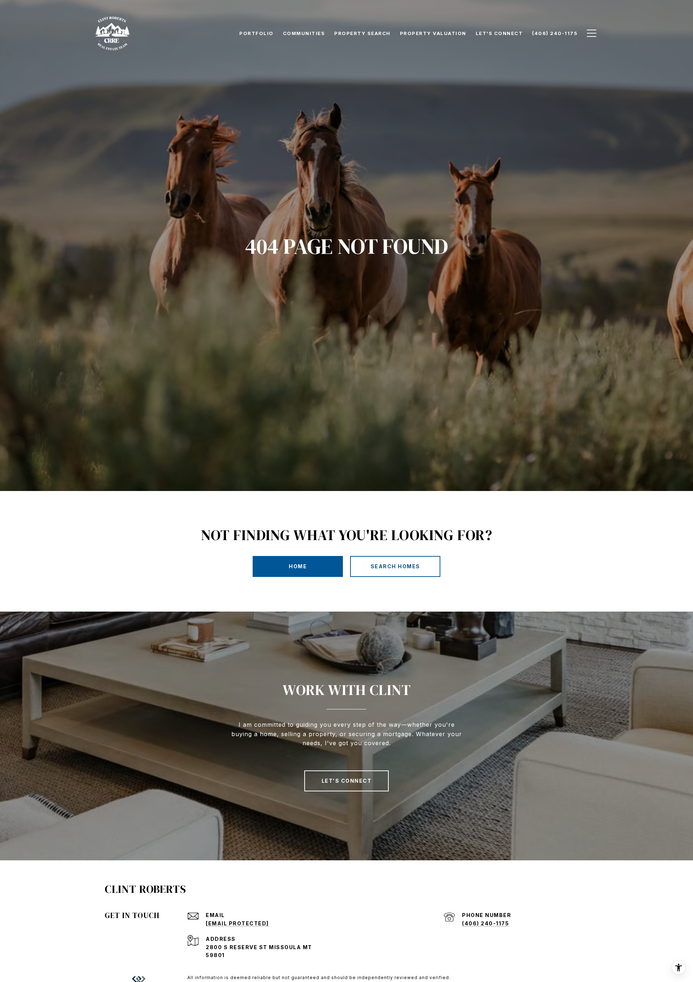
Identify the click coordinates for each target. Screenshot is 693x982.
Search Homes (395, 566)
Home (298, 566)
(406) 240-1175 (485, 923)
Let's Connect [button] (347, 781)
